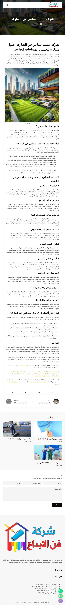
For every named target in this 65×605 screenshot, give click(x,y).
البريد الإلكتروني (36, 483)
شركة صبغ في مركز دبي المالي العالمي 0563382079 (47, 586)
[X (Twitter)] (39, 393)
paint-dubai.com (23, 365)
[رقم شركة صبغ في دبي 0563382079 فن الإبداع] (48, 452)
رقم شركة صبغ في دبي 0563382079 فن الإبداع (49, 462)
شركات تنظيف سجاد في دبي (34, 371)
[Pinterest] (25, 393)
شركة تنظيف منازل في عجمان (38, 382)
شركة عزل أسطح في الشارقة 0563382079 (19, 439)
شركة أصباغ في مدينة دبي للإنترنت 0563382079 (48, 589)
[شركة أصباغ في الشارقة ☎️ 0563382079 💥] (48, 429)
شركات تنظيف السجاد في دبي (51, 371)
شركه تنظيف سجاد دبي (40, 376)
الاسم (59, 483)
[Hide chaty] (60, 601)
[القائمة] (7, 5)
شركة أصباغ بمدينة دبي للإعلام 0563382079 (49, 591)
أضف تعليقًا (57, 489)
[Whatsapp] (60, 596)
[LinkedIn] (12, 393)
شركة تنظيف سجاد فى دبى (32, 373)
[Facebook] (52, 393)
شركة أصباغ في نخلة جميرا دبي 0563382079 (49, 593)
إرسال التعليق (56, 504)
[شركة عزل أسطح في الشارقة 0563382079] (17, 429)
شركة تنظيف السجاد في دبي (17, 371)
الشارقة (24, 24)
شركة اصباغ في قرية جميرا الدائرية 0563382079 (48, 584)
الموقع (19, 483)
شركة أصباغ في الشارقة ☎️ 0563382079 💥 (50, 439)
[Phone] (60, 591)
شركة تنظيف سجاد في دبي (16, 373)
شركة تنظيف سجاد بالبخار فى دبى (49, 373)
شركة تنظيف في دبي (53, 376)
